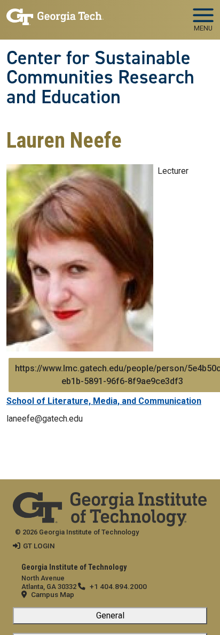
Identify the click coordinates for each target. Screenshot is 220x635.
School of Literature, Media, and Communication (103, 401)
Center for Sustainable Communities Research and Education (100, 77)
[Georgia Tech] (110, 499)
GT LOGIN (39, 545)
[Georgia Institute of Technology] (55, 15)
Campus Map (52, 594)
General (110, 615)
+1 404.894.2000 (118, 586)
